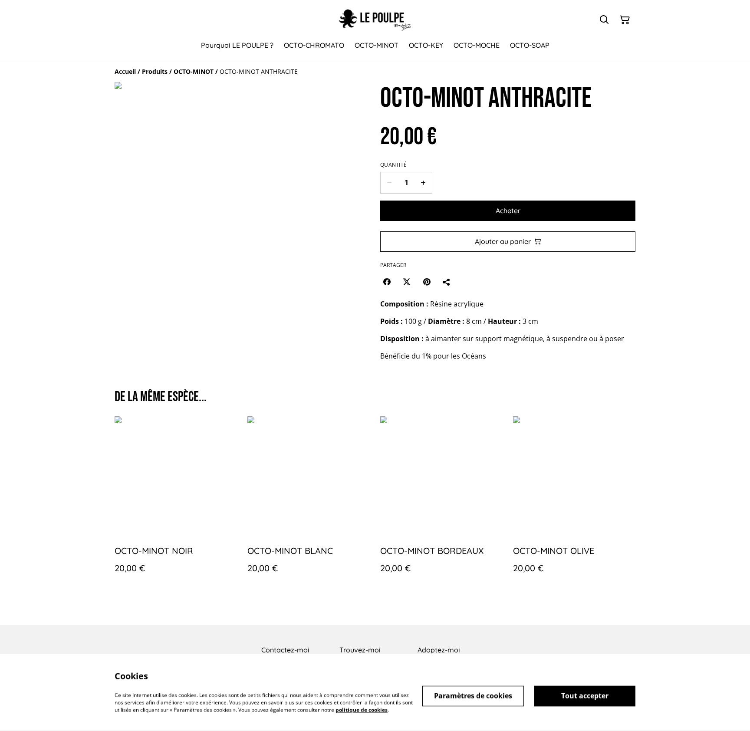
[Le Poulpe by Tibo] (375, 20)
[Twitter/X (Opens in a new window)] (406, 281)
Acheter (508, 210)
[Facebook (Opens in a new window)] (386, 281)
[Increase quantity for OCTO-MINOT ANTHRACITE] (423, 183)
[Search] (604, 20)
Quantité (393, 165)
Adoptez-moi (439, 649)
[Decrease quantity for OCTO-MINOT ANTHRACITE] (389, 183)
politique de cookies (362, 709)
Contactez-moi (285, 649)
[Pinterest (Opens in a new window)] (426, 281)
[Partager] (446, 281)
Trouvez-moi (360, 649)
